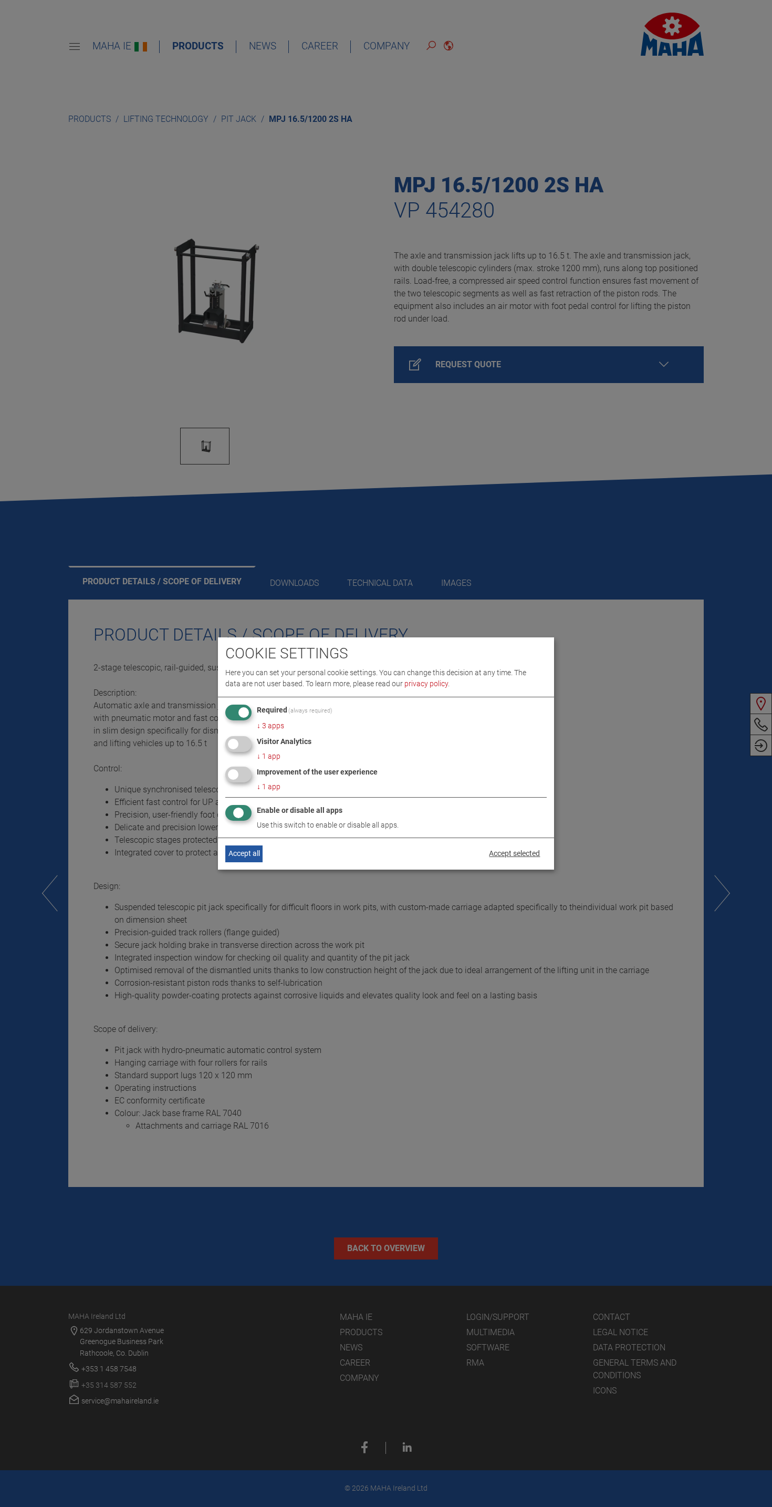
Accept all (244, 853)
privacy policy (426, 683)
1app (268, 756)
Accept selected (514, 853)
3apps (270, 725)
